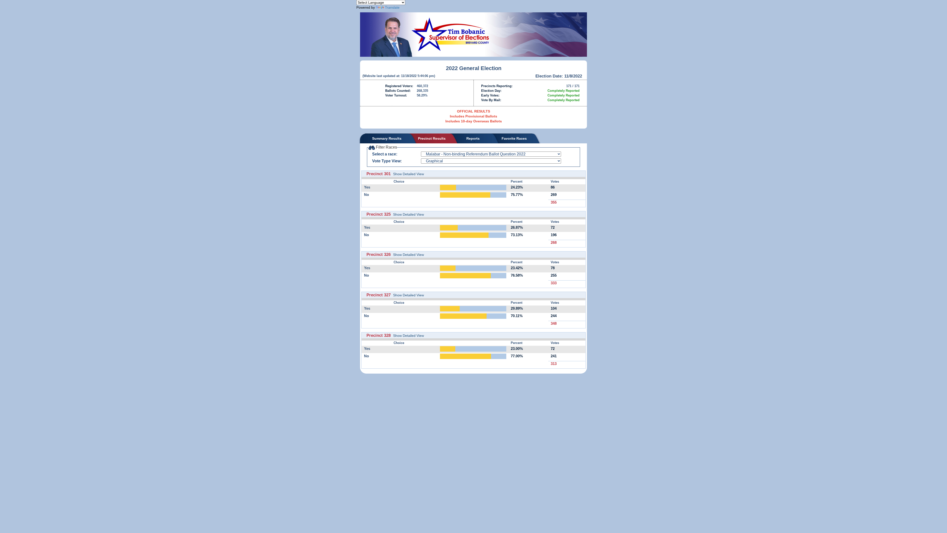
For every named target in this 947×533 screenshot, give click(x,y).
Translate (392, 7)
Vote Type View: (387, 161)
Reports (473, 138)
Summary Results (386, 138)
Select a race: (384, 154)
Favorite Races (514, 138)
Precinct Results (432, 138)
